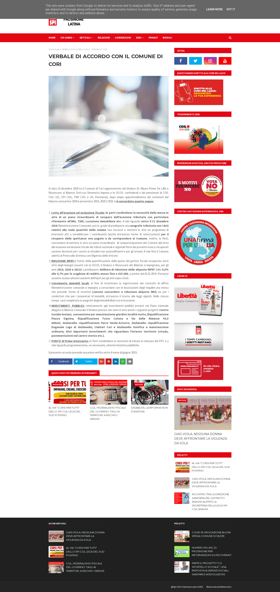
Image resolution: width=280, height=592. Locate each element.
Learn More (214, 9)
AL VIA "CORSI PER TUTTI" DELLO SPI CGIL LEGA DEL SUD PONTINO (65, 411)
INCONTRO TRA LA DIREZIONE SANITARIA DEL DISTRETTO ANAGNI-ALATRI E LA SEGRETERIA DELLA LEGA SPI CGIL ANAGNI (210, 502)
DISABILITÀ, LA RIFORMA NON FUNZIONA (149, 409)
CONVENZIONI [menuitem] (123, 37)
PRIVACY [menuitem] (153, 37)
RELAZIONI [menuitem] (104, 37)
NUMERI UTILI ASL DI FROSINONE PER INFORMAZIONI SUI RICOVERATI (211, 551)
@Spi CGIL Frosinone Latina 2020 (187, 586)
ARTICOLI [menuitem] (85, 37)
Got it (230, 9)
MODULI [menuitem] (167, 37)
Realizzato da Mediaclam (218, 586)
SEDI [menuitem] (138, 37)
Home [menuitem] (52, 37)
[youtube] (225, 61)
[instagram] (210, 61)
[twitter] (195, 61)
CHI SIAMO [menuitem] (66, 37)
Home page (54, 49)
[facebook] (180, 61)
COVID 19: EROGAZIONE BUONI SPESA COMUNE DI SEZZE (211, 534)
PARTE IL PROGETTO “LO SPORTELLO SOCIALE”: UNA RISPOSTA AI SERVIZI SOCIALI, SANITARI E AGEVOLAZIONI (210, 568)
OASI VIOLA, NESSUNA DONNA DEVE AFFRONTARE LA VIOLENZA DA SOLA (200, 438)
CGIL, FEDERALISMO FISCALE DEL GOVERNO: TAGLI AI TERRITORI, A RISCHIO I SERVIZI (108, 413)
